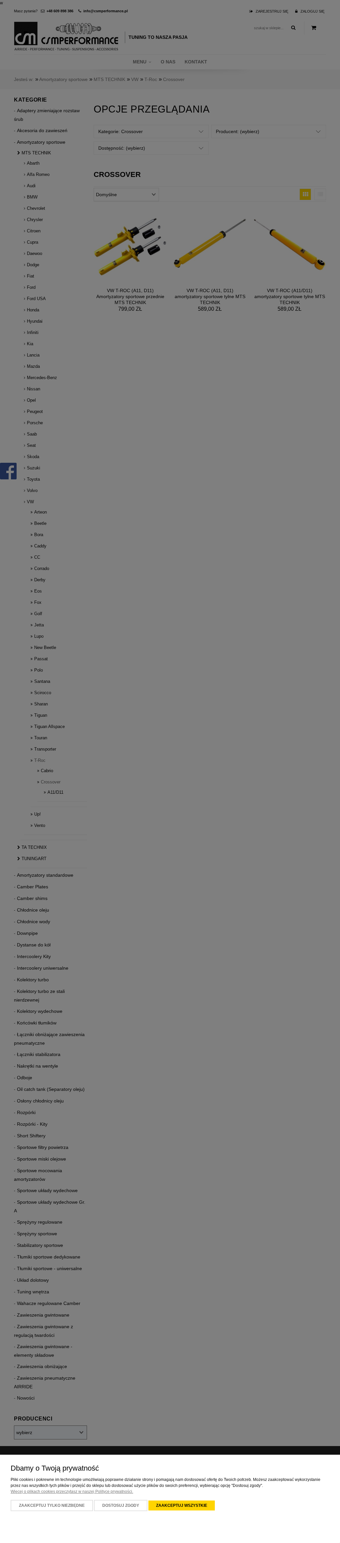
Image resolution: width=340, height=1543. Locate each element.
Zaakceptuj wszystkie (181, 1505)
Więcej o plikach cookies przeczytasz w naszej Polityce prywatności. (72, 1491)
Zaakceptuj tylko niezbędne (52, 1505)
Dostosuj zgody (120, 1505)
